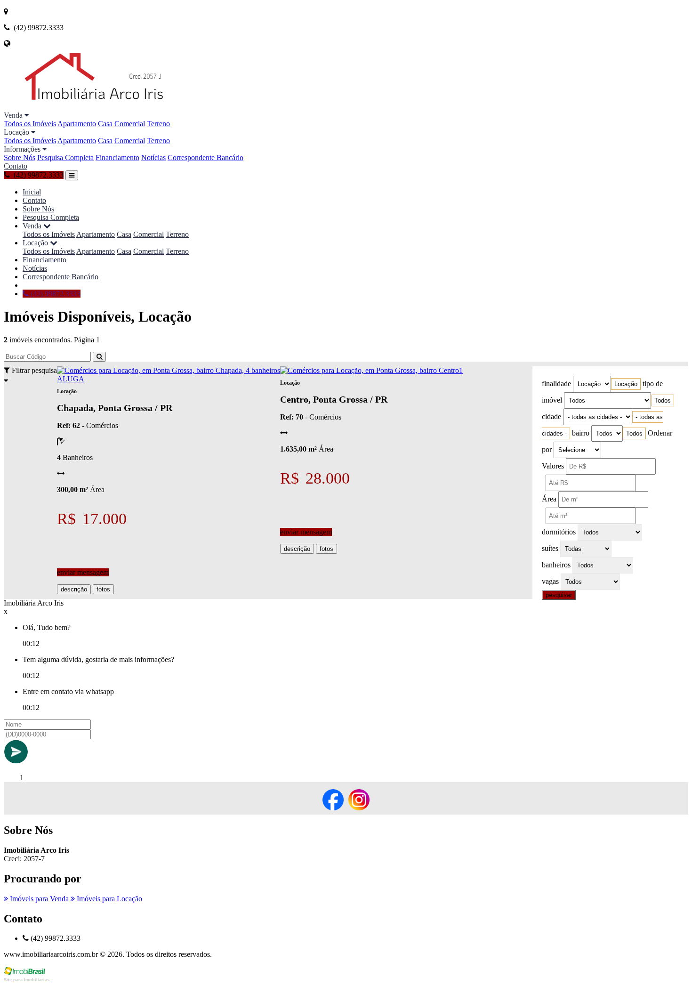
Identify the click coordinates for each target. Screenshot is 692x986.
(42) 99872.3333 (54, 294)
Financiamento (117, 158)
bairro (580, 433)
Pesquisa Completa (65, 158)
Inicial (32, 192)
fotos (103, 589)
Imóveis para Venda (38, 899)
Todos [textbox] (662, 400)
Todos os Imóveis (30, 124)
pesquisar (559, 594)
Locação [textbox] (625, 384)
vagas (550, 581)
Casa (105, 124)
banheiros (556, 565)
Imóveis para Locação (108, 899)
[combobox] (626, 384)
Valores (553, 466)
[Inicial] (115, 107)
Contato (15, 166)
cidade (551, 416)
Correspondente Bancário (205, 158)
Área (549, 499)
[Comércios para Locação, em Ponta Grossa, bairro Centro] (369, 370)
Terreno (158, 124)
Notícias (153, 158)
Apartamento (76, 124)
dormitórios (559, 532)
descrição (74, 589)
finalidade (556, 384)
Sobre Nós (19, 158)
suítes (550, 548)
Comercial (129, 124)
